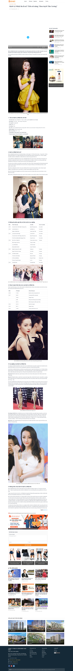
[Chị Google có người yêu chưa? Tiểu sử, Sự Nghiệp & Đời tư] (28, 588)
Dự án (25, 1)
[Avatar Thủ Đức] (36, 626)
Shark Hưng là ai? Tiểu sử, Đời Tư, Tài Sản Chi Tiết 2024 (59, 31)
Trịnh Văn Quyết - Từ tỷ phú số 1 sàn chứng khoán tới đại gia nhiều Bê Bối (59, 51)
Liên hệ (31, 656)
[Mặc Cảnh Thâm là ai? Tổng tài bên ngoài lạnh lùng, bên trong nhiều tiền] (28, 602)
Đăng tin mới (44, 653)
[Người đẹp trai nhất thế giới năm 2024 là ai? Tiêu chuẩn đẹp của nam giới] (41, 588)
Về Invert (30, 1)
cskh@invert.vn (15, 661)
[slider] (24, 47)
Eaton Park (11, 628)
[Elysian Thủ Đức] (55, 638)
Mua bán (35, 1)
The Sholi (49, 628)
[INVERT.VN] (12, 1)
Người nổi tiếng (12, 4)
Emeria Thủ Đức (12, 641)
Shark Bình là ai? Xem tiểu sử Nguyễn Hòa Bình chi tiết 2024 (59, 40)
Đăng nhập (44, 652)
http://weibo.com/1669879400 (20, 132)
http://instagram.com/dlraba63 (22, 134)
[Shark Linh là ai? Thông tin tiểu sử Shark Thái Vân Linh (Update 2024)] (41, 602)
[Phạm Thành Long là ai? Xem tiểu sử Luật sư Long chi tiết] (41, 573)
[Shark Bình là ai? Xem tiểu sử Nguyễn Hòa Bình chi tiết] (28, 573)
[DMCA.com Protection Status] (57, 652)
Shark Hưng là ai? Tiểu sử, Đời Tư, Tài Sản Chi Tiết (14, 594)
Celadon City (30, 640)
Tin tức (46, 1)
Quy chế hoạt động (33, 652)
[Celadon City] (36, 638)
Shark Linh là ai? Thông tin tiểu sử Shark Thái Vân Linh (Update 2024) (41, 608)
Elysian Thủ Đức (50, 640)
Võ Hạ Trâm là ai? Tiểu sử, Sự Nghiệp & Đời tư (13, 608)
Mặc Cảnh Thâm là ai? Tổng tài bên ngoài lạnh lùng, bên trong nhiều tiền (27, 608)
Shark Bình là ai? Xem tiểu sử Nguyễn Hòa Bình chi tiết (27, 579)
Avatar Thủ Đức (31, 628)
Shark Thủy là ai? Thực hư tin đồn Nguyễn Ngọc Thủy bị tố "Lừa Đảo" (13, 579)
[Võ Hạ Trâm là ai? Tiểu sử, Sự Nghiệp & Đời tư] (14, 602)
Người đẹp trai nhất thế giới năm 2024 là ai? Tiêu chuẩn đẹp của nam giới (41, 594)
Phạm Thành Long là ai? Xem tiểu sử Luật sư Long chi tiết (40, 579)
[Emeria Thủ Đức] (17, 638)
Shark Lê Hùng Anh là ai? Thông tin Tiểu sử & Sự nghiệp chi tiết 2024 (59, 62)
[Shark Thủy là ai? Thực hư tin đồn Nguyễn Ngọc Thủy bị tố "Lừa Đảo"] (14, 573)
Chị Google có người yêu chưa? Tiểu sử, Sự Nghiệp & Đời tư (28, 594)
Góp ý (31, 655)
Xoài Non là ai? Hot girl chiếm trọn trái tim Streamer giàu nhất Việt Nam (59, 56)
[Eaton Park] (17, 626)
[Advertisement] (36, 18)
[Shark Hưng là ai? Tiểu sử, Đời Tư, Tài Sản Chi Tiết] (14, 588)
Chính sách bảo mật (33, 653)
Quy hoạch (41, 1)
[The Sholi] (55, 626)
